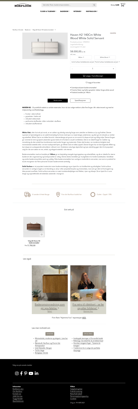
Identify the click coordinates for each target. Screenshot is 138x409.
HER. (84, 318)
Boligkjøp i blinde (41, 353)
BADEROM (64, 11)
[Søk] (94, 5)
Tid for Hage (39, 350)
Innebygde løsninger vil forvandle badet (88, 338)
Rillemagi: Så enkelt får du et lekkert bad (88, 341)
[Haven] (113, 33)
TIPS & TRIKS (88, 334)
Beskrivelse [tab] (58, 100)
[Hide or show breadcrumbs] (55, 30)
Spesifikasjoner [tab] (80, 100)
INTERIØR (77, 11)
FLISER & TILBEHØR (47, 11)
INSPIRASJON (91, 11)
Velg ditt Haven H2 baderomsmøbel (34, 242)
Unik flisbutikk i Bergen (43, 348)
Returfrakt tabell (76, 394)
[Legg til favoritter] (42, 235)
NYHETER (50, 334)
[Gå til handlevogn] (122, 5)
